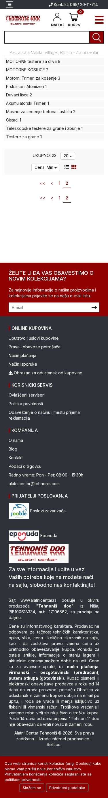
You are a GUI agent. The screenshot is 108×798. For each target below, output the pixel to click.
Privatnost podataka (67, 787)
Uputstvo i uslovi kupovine (34, 338)
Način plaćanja (22, 355)
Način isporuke (23, 364)
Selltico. (54, 744)
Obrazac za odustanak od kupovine (47, 372)
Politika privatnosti (26, 403)
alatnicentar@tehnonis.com (34, 483)
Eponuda (48, 535)
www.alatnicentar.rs (38, 600)
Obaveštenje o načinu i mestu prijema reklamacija (44, 415)
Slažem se (32, 787)
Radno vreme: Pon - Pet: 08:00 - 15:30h (46, 474)
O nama (16, 440)
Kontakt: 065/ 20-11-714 (75, 4)
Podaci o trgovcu (25, 466)
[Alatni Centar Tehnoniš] (22, 19)
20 (67, 155)
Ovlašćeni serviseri (27, 395)
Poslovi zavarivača (47, 510)
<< (42, 183)
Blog (13, 448)
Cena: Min (44, 167)
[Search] (96, 37)
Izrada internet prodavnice (64, 738)
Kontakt (16, 457)
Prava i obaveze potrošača (34, 346)
